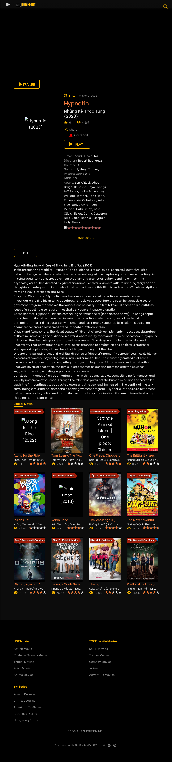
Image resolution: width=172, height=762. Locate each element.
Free (72, 95)
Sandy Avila (79, 204)
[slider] (84, 227)
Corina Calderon (95, 213)
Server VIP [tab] (86, 237)
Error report (80, 135)
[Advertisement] (86, 50)
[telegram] (109, 745)
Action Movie (23, 648)
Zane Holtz (96, 195)
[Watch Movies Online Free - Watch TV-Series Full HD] (26, 5)
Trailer (29, 84)
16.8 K (136, 592)
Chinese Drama (24, 700)
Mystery (81, 169)
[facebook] (104, 745)
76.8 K (61, 592)
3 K (21, 464)
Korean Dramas (24, 694)
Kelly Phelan (72, 222)
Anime (93, 668)
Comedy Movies (100, 661)
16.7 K (136, 528)
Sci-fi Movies (23, 668)
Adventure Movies (102, 674)
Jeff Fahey (71, 191)
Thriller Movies (24, 661)
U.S (79, 164)
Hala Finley (84, 209)
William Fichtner (75, 195)
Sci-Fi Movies (98, 648)
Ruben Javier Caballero (80, 200)
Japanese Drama (25, 713)
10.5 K (98, 592)
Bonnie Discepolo (93, 217)
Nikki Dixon (71, 217)
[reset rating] (65, 227)
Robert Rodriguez (90, 160)
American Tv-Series (28, 707)
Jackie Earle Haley (92, 191)
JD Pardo (80, 186)
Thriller (93, 169)
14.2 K (23, 592)
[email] (114, 745)
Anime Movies (23, 674)
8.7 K (135, 464)
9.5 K (60, 464)
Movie (83, 95)
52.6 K (23, 528)
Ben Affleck (83, 182)
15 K (59, 528)
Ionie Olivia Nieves (82, 211)
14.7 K (98, 528)
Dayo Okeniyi (96, 186)
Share (73, 129)
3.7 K (97, 464)
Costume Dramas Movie (30, 655)
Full (25, 253)
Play (79, 144)
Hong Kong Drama (26, 720)
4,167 (85, 122)
